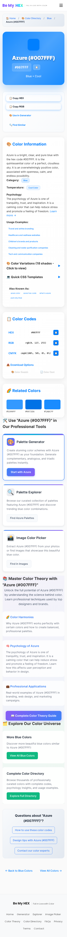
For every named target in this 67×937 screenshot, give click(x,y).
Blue (49, 18)
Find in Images (19, 563)
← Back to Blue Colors (19, 870)
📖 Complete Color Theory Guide (33, 715)
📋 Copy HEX (16, 98)
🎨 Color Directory (31, 18)
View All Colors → (51, 870)
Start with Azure (21, 472)
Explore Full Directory (23, 795)
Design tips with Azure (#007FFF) (33, 840)
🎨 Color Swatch (19, 372)
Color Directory (32, 921)
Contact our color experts (33, 850)
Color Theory (12, 921)
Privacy (58, 921)
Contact (39, 928)
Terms (27, 928)
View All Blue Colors (22, 755)
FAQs (48, 921)
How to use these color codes (33, 830)
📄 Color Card (47, 372)
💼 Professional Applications (26, 686)
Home (10, 914)
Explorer (37, 914)
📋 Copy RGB (16, 106)
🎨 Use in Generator (20, 115)
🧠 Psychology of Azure (22, 646)
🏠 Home (11, 18)
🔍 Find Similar (17, 124)
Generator (23, 914)
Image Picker (53, 914)
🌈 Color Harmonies (20, 617)
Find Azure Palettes (22, 518)
